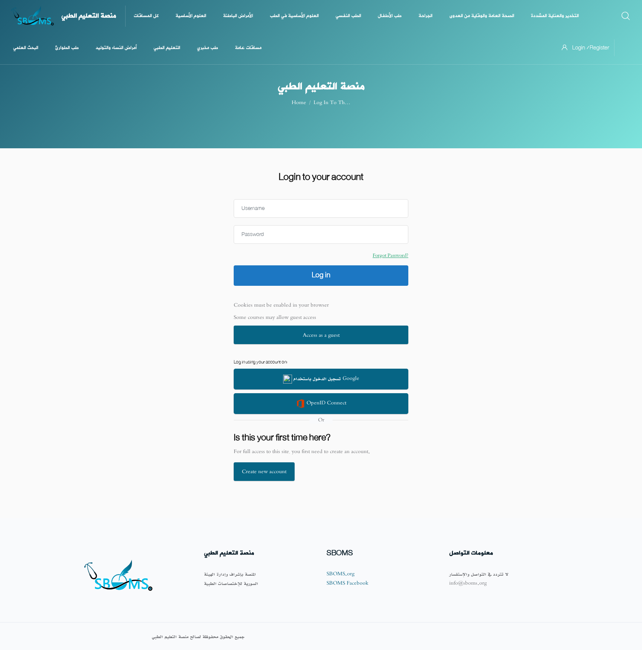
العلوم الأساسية (190, 15)
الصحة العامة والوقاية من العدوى (481, 15)
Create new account (264, 471)
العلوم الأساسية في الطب (294, 15)
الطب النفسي (348, 15)
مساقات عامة (248, 47)
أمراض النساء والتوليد (116, 47)
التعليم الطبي (166, 47)
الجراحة (425, 15)
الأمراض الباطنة (238, 15)
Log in (321, 275)
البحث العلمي (25, 47)
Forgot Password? (390, 255)
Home (299, 102)
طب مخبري (207, 47)
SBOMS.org (340, 573)
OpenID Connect (325, 402)
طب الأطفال (390, 15)
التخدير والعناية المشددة (555, 15)
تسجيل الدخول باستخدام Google (325, 378)
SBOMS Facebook (348, 582)
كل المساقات (146, 15)
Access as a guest (321, 335)
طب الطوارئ (67, 47)
